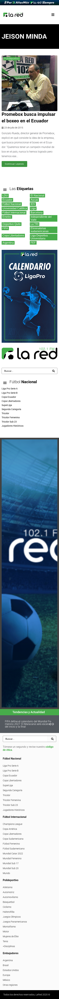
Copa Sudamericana (13, 838)
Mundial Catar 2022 (13, 853)
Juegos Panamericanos (15, 921)
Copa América (10, 829)
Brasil (6, 965)
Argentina (8, 960)
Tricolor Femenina (12, 800)
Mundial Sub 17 (11, 863)
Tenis (5, 941)
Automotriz (8, 892)
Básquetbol (8, 902)
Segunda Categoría (12, 790)
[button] (53, 15)
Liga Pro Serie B (11, 770)
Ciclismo (7, 907)
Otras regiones (10, 985)
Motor (6, 931)
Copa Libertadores (12, 780)
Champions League (12, 824)
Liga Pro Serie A (11, 765)
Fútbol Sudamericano (14, 848)
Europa (6, 975)
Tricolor (6, 795)
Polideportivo (11, 58)
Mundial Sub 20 (11, 868)
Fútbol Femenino (11, 843)
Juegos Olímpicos (12, 916)
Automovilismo (10, 897)
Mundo (6, 873)
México (6, 980)
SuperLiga (8, 785)
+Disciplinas (9, 946)
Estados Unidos (11, 970)
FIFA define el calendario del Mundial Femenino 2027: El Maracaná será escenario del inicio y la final (29, 724)
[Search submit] (53, 371)
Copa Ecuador (10, 775)
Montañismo (9, 926)
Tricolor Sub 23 (10, 805)
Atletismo (7, 887)
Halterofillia (8, 912)
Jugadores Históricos (14, 810)
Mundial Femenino (12, 858)
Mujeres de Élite (11, 936)
